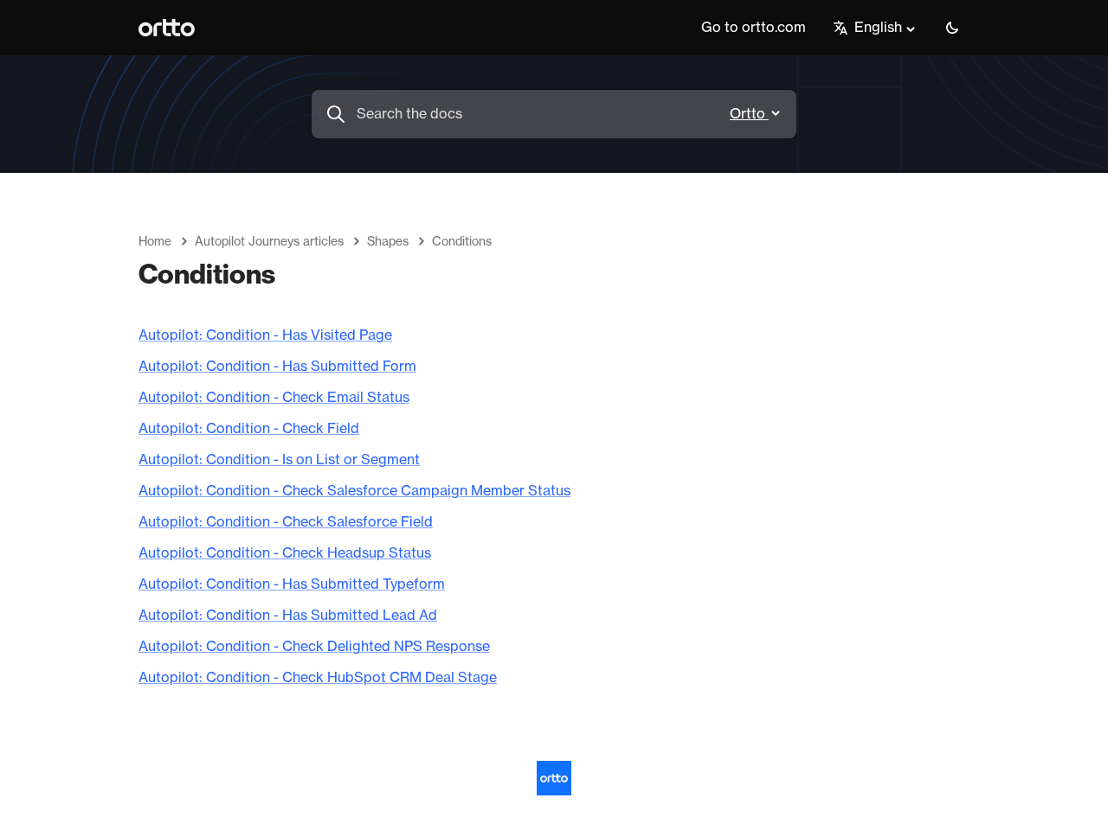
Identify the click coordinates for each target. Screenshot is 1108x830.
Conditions (462, 242)
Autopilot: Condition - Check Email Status (273, 398)
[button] (952, 27)
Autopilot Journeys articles (269, 242)
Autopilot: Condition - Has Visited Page (265, 335)
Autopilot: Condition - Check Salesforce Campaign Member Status (354, 491)
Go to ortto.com (753, 28)
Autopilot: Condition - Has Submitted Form (277, 367)
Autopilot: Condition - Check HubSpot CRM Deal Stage (317, 678)
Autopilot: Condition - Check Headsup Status (284, 553)
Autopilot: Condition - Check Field (248, 429)
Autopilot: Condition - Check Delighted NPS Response (314, 647)
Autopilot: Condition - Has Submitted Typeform (291, 584)
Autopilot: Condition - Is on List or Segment (279, 460)
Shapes (388, 242)
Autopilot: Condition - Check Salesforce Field (285, 522)
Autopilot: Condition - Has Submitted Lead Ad (287, 615)
